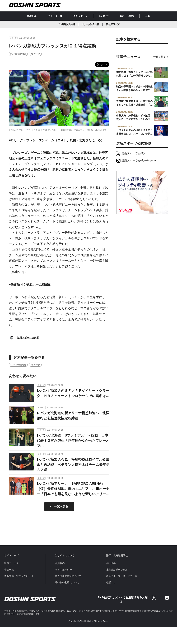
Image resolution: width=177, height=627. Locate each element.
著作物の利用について (67, 582)
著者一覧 (9, 569)
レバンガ (104, 16)
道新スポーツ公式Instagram (139, 160)
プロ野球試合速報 (66, 24)
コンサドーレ (80, 16)
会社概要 (111, 563)
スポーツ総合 (127, 16)
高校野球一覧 (113, 24)
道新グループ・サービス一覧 (121, 576)
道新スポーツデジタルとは (18, 576)
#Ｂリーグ (35, 54)
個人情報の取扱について (68, 576)
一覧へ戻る (61, 506)
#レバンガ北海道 (18, 54)
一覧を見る (159, 56)
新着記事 (32, 16)
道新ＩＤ (111, 582)
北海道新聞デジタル (117, 569)
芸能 (147, 16)
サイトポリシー (63, 569)
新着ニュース (11, 563)
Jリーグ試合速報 (90, 24)
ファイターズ (55, 16)
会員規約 (60, 563)
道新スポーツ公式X (134, 153)
